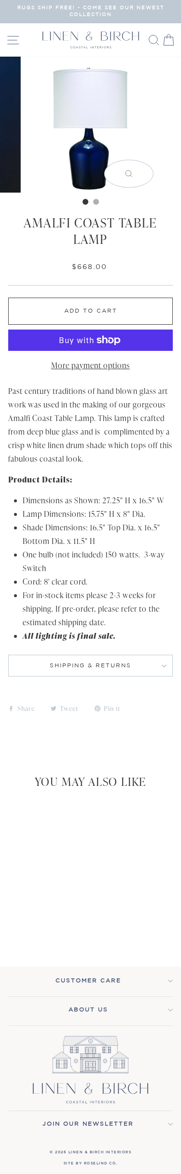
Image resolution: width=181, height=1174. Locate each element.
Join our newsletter (88, 1124)
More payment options (90, 365)
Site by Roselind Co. (91, 1163)
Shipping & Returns (90, 665)
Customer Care (88, 980)
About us (88, 1009)
